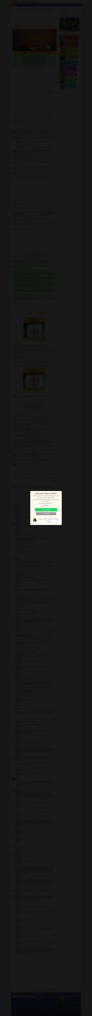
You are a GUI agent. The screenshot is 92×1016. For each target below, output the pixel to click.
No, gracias (46, 513)
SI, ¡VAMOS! (47, 509)
